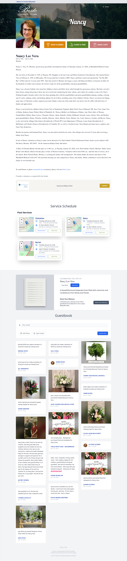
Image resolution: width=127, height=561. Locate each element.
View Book (65, 285)
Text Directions (41, 230)
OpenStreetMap (65, 556)
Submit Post (102, 333)
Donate (104, 186)
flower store (66, 169)
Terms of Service (68, 553)
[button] (26, 222)
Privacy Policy (58, 553)
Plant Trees (54, 230)
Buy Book (75, 285)
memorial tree (38, 169)
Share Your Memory (101, 302)
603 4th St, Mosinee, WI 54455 (48, 227)
